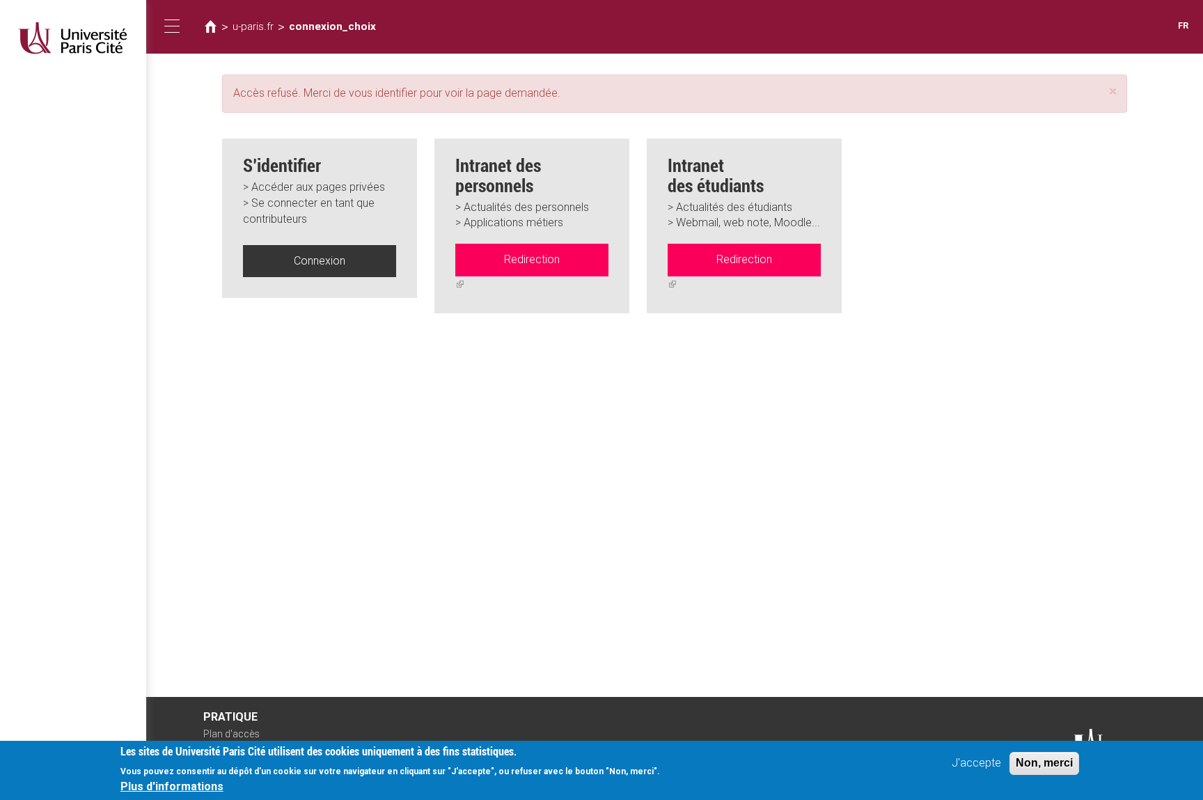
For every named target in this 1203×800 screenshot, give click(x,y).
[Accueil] (73, 38)
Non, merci (1044, 763)
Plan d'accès (231, 733)
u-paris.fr (253, 26)
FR (1183, 25)
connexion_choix (332, 26)
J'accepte (976, 762)
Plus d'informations (171, 786)
